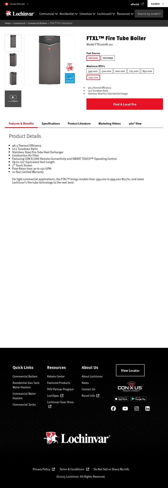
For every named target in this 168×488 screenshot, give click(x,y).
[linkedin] (147, 409)
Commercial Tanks (24, 404)
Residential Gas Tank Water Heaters (26, 384)
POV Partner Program (60, 389)
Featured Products (58, 382)
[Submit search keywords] (136, 20)
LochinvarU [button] (104, 14)
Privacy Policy (42, 469)
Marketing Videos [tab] (109, 123)
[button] (137, 3)
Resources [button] (124, 14)
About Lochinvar (92, 376)
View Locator (130, 370)
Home (8, 23)
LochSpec (53, 395)
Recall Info (88, 395)
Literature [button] (86, 14)
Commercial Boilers (37, 23)
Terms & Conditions (72, 469)
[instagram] (137, 409)
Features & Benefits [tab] (21, 123)
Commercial (19, 23)
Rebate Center (56, 376)
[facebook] (113, 409)
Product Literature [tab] (79, 123)
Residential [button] (67, 14)
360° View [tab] (135, 123)
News (85, 382)
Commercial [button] (47, 14)
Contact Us (88, 389)
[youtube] (125, 409)
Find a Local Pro (124, 104)
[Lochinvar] (19, 13)
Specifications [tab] (51, 123)
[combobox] (149, 13)
